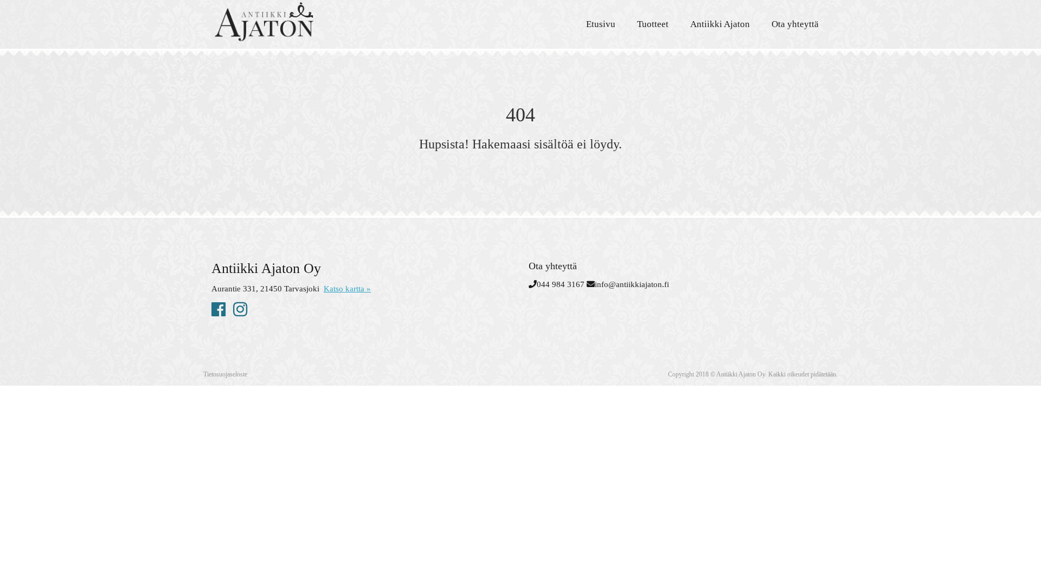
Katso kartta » (347, 288)
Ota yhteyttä (795, 24)
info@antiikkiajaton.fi (632, 284)
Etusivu (600, 24)
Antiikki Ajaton (720, 24)
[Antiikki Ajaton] (309, 21)
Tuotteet (653, 24)
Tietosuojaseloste (225, 374)
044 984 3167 (560, 284)
